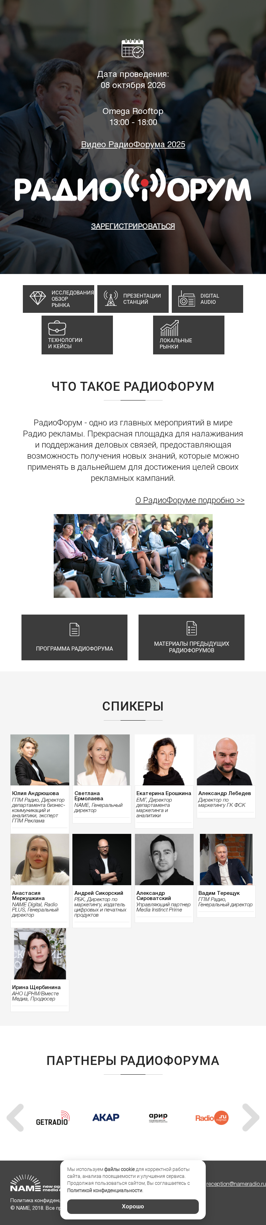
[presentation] (15, 1117)
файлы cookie (119, 1169)
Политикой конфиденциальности (104, 1190)
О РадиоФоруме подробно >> (190, 500)
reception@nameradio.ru (236, 1184)
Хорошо (133, 1206)
